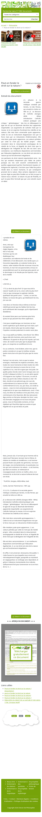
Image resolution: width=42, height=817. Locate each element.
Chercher (34, 19)
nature (28, 716)
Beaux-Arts (11, 782)
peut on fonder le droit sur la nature (17, 693)
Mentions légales (23, 799)
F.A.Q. (6, 799)
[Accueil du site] (21, 4)
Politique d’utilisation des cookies (26, 801)
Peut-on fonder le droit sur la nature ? (18, 698)
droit (21, 716)
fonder (14, 716)
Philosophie (13, 25)
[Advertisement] (21, 65)
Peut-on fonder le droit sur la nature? (17, 695)
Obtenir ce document (22, 91)
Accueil (3, 25)
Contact (12, 799)
